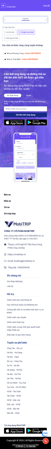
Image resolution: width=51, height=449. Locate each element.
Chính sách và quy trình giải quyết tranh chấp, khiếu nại (23, 328)
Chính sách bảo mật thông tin (19, 300)
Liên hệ (10, 286)
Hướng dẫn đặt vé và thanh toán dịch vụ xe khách (25, 311)
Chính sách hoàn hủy (15, 322)
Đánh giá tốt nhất (12, 38)
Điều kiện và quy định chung (19, 335)
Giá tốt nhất (10, 32)
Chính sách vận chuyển (16, 317)
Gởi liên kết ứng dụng (25, 115)
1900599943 (23, 267)
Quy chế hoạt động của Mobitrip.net (22, 305)
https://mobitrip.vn (17, 254)
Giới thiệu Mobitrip (15, 281)
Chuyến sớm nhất (27, 32)
